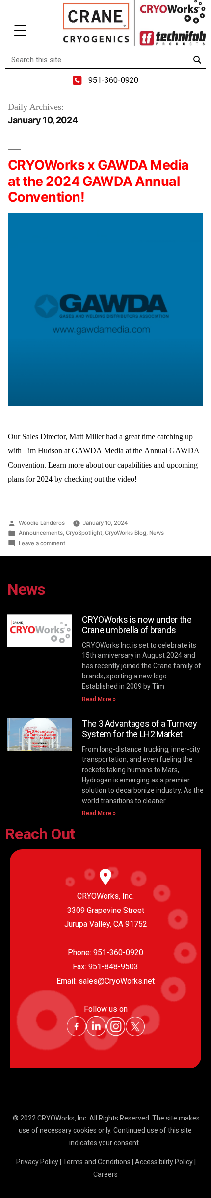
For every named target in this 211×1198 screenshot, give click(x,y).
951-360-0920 (118, 952)
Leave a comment (42, 543)
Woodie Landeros (42, 523)
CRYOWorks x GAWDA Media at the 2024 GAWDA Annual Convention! (98, 181)
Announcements (41, 532)
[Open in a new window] (76, 1034)
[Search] (197, 60)
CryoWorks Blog (125, 532)
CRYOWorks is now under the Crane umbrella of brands (137, 624)
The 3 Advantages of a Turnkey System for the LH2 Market (139, 728)
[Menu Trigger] (20, 30)
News (156, 532)
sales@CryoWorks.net (117, 981)
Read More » (99, 699)
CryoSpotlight (84, 532)
